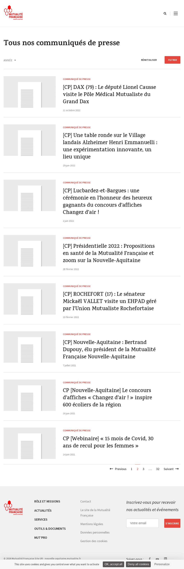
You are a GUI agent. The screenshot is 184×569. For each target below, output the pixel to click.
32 (157, 469)
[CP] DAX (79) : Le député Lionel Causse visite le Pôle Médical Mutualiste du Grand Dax (109, 95)
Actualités (43, 510)
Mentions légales (91, 524)
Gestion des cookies (93, 541)
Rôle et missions (47, 501)
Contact (85, 501)
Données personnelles (95, 532)
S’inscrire (172, 523)
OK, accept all (113, 564)
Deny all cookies (138, 564)
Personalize (162, 564)
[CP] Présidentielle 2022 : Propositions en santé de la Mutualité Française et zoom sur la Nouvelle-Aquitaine (109, 254)
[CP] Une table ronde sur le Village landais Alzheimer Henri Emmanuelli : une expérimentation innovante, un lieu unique (110, 146)
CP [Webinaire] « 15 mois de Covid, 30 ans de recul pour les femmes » (108, 443)
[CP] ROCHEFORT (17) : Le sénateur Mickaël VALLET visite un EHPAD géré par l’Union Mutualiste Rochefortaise (109, 302)
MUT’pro (40, 537)
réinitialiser (149, 59)
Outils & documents (50, 529)
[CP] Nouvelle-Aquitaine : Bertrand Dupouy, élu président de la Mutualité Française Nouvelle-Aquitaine (109, 350)
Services (40, 519)
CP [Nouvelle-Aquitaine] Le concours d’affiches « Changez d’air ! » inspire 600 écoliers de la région (107, 398)
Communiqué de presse (77, 79)
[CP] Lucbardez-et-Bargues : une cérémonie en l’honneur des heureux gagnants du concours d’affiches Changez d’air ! (107, 202)
